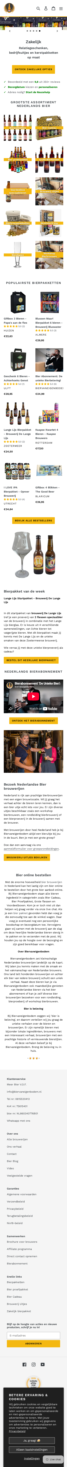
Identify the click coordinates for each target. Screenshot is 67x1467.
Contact (11, 1153)
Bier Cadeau (14, 1296)
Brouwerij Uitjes (17, 1304)
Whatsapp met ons (18, 1120)
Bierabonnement (17, 1263)
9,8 (36, 81)
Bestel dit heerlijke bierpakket (31, 660)
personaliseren (48, 87)
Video (10, 1168)
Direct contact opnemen (22, 1256)
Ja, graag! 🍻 (31, 1440)
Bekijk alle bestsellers (33, 520)
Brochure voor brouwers (22, 1241)
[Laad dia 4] (37, 31)
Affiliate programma (19, 1249)
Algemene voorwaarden (21, 1194)
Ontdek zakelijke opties (33, 69)
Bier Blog (12, 1161)
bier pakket (21, 913)
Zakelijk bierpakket (19, 1311)
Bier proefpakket (17, 1289)
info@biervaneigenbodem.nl (24, 1091)
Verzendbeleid (16, 1201)
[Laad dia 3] (34, 31)
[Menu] (61, 8)
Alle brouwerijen (17, 1139)
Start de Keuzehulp (38, 92)
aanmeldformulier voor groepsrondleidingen (31, 848)
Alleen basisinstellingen (32, 1449)
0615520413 (22, 1099)
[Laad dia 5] (40, 31)
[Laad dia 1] (27, 31)
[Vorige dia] (9, 31)
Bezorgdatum (16, 87)
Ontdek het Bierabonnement (33, 720)
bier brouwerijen (51, 882)
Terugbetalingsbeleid (20, 1215)
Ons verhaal (14, 1146)
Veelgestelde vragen (19, 1175)
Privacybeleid (17, 1431)
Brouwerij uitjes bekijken (27, 857)
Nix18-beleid (15, 1223)
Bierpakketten (15, 1282)
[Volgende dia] (57, 31)
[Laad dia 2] (30, 31)
